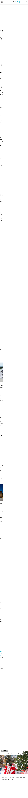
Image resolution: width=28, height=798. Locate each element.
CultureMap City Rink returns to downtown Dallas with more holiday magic (14, 778)
